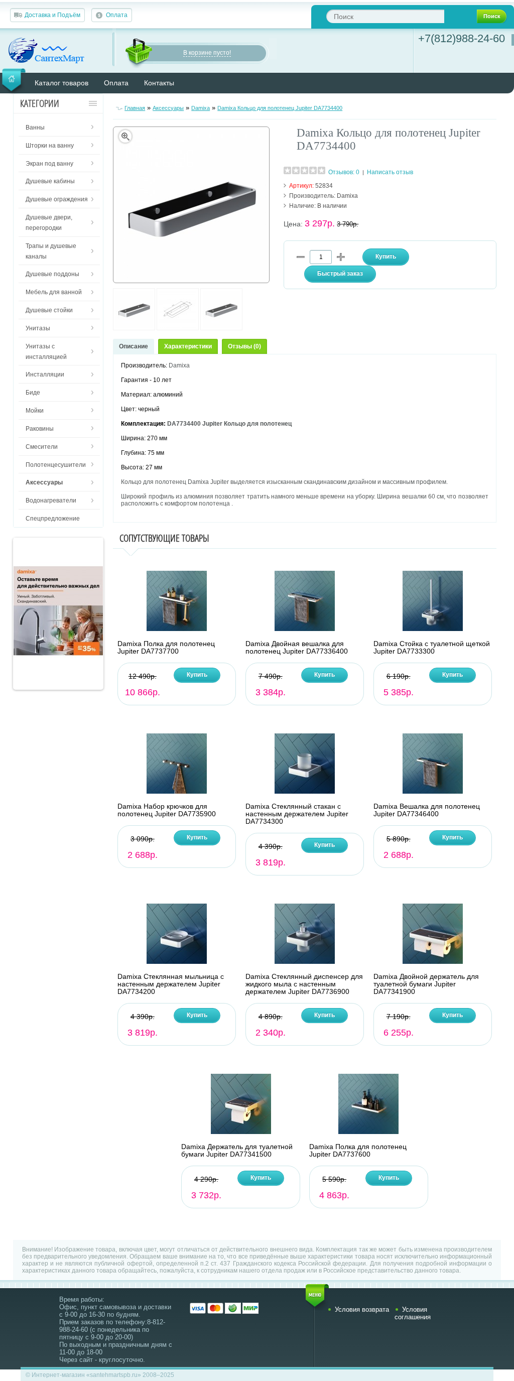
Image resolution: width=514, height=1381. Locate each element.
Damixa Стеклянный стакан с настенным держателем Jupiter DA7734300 (296, 814)
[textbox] (385, 16)
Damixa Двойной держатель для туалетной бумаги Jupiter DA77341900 (426, 984)
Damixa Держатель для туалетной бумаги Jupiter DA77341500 (237, 1150)
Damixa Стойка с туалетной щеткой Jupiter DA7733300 (431, 647)
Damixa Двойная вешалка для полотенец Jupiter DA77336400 (296, 647)
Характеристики (188, 346)
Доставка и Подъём (52, 15)
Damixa (200, 108)
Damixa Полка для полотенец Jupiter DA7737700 (166, 647)
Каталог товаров (61, 83)
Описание (133, 346)
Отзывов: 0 (343, 172)
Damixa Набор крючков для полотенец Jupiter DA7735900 (166, 810)
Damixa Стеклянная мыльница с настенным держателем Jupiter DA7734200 (170, 984)
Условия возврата (362, 1309)
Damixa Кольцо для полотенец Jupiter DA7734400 (279, 108)
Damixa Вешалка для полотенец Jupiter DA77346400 (426, 810)
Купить (197, 674)
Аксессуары (168, 108)
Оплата (116, 15)
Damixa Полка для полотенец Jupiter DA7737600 (358, 1150)
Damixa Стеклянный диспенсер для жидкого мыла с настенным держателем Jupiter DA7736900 (304, 984)
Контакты (159, 83)
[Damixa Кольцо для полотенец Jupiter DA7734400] (134, 328)
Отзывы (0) (244, 346)
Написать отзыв (390, 172)
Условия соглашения (413, 1313)
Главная (134, 108)
